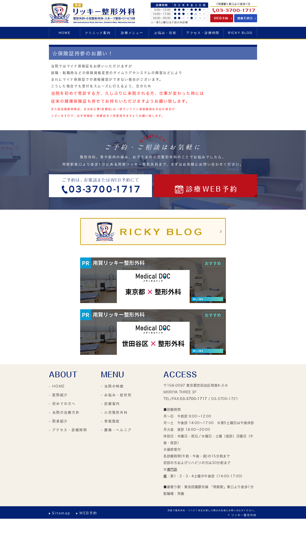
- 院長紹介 (58, 421)
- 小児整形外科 (114, 412)
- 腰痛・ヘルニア (116, 430)
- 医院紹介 (58, 395)
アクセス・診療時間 (202, 33)
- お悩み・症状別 (116, 395)
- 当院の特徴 (112, 386)
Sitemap (61, 513)
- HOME (57, 386)
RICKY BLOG (240, 33)
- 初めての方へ (62, 403)
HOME (65, 33)
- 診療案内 (110, 403)
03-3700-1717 (193, 398)
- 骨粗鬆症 (110, 421)
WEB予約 (88, 513)
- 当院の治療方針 (64, 412)
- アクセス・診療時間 (68, 430)
